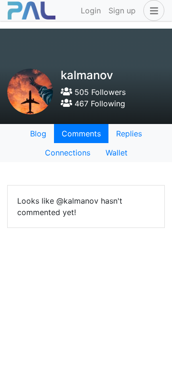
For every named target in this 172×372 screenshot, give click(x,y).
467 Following (98, 103)
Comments (81, 133)
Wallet (117, 152)
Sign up (122, 10)
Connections (67, 152)
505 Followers (99, 92)
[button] (152, 10)
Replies (129, 133)
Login (91, 10)
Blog (38, 133)
